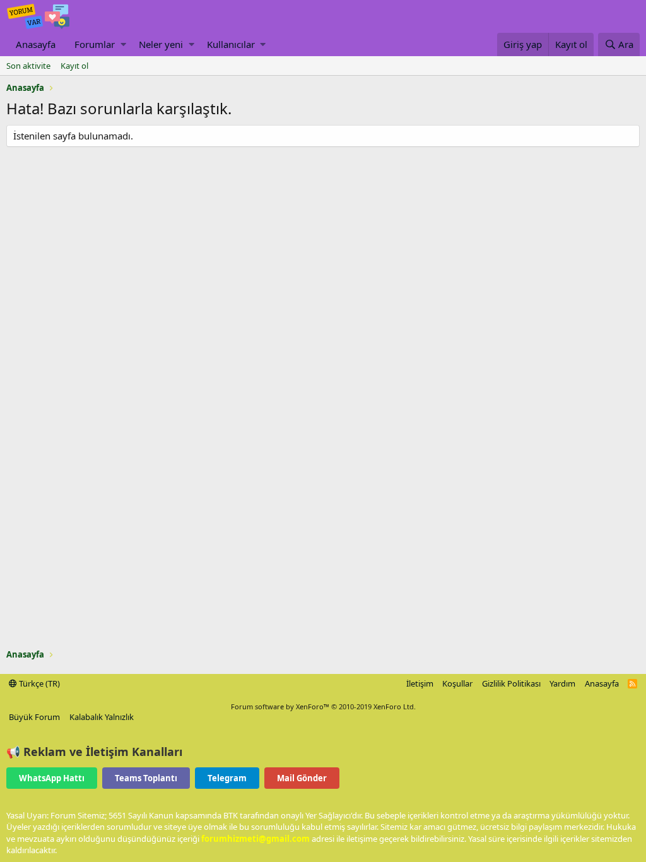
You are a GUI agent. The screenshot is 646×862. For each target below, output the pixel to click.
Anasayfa (36, 44)
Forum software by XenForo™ (323, 706)
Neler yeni (161, 44)
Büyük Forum (34, 717)
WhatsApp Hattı (52, 778)
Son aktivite (28, 65)
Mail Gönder (302, 778)
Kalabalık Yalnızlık (101, 717)
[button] (123, 44)
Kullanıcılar (231, 44)
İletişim (419, 683)
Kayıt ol (74, 65)
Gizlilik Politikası (511, 683)
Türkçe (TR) (38, 683)
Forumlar (94, 44)
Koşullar (457, 683)
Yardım (562, 683)
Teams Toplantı (146, 778)
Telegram (227, 778)
